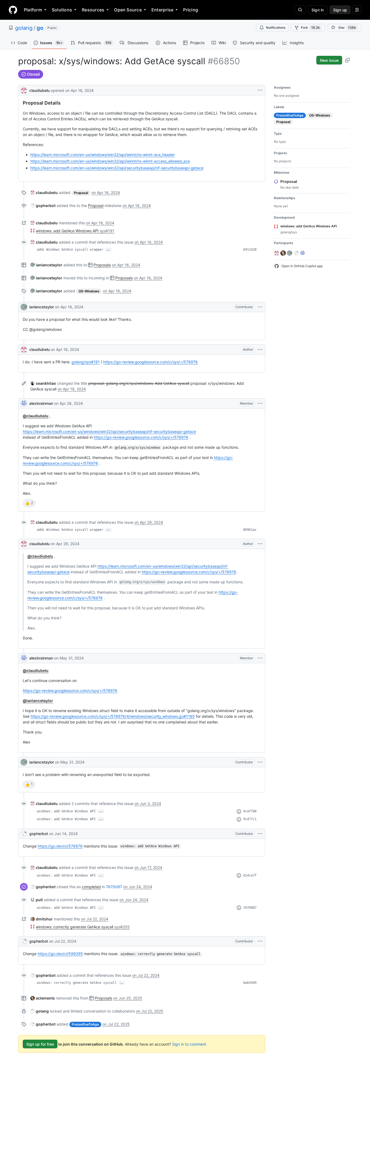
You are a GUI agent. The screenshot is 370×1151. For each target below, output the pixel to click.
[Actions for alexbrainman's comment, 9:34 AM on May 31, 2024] (260, 658)
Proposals (102, 265)
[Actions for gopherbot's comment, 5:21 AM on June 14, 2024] (260, 834)
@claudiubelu (35, 415)
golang (24, 28)
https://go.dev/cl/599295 (60, 953)
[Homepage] (13, 9)
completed (91, 886)
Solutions (62, 9)
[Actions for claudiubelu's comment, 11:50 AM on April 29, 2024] (260, 544)
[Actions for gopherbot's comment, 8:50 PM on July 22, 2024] (260, 941)
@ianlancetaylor (38, 700)
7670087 (114, 886)
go (40, 28)
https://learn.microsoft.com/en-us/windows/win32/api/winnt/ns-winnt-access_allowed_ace (110, 161)
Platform (33, 9)
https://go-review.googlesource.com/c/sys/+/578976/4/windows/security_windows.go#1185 (113, 716)
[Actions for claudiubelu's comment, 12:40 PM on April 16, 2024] (260, 349)
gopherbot (38, 833)
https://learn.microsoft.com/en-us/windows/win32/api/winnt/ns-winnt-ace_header (102, 154)
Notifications (275, 27)
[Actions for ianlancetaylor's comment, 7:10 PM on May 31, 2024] (260, 762)
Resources (93, 9)
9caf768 (250, 811)
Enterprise (162, 9)
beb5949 (250, 983)
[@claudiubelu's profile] (24, 90)
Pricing (190, 9)
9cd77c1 (250, 819)
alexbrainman (41, 403)
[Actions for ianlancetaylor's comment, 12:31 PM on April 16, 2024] (260, 307)
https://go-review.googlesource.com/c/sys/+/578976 (150, 362)
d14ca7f (250, 875)
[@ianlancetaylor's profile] (24, 307)
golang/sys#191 (86, 362)
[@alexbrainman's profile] (24, 403)
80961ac (250, 530)
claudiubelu (39, 90)
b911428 (250, 249)
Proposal (95, 205)
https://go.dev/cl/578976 (60, 846)
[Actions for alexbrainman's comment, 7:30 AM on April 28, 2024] (260, 403)
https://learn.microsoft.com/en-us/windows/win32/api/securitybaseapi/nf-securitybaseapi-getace (116, 168)
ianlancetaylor (41, 307)
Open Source (128, 9)
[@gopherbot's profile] (24, 833)
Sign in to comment (189, 1044)
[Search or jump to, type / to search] (300, 9)
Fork (310, 27)
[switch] (29, 503)
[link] (44, 192)
